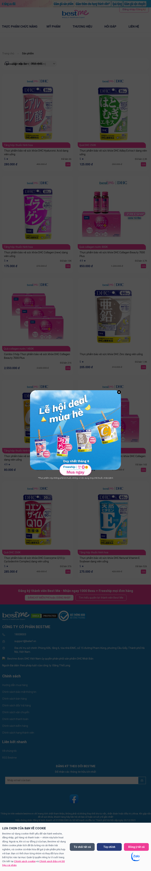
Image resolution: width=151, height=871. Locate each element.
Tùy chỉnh (109, 846)
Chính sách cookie (25, 861)
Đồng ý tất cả (136, 846)
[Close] (119, 392)
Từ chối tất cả (82, 846)
